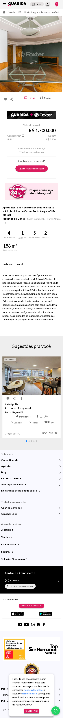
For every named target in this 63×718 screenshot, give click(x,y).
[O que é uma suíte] (23, 135)
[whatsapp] (55, 710)
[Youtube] (26, 625)
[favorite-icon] (5, 99)
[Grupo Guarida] (60, 460)
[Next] (58, 54)
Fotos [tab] (32, 97)
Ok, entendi (31, 711)
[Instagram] (33, 625)
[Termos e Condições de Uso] (60, 695)
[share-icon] (12, 99)
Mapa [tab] (47, 97)
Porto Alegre (31, 12)
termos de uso (29, 693)
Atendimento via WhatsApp (22, 586)
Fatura (38, 4)
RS (19, 12)
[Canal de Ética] (60, 514)
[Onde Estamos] (57, 4)
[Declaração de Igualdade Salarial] (40, 491)
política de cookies (34, 689)
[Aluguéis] (13, 530)
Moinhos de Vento (50, 12)
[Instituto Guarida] (60, 479)
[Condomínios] (18, 545)
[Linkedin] (20, 625)
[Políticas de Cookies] (60, 701)
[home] (17, 4)
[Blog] (60, 472)
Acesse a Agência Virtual (31, 606)
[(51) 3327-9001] (59, 581)
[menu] (4, 4)
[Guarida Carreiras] (60, 508)
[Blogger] (39, 625)
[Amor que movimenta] (60, 485)
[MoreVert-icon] (21, 398)
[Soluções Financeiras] (27, 559)
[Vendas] (11, 537)
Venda (12, 12)
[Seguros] (12, 552)
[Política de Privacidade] (60, 689)
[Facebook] (44, 625)
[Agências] (60, 466)
